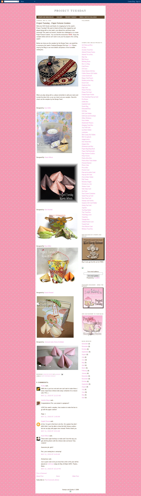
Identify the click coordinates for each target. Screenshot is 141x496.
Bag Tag (84, 57)
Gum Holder (85, 120)
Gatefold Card (86, 104)
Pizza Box (85, 167)
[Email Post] (62, 374)
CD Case (84, 68)
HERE (70, 34)
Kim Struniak (48, 209)
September (85, 352)
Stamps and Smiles (88, 200)
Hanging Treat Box (87, 125)
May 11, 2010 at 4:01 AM (50, 431)
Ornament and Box (87, 146)
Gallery (59, 17)
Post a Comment (41, 473)
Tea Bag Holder (86, 210)
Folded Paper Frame (88, 94)
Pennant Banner (86, 163)
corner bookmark (87, 76)
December (85, 344)
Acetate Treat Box (87, 50)
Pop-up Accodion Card (88, 172)
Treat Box (85, 217)
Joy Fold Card (86, 127)
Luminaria (85, 132)
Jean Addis (47, 108)
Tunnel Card (85, 224)
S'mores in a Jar (87, 184)
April (83, 365)
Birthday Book (86, 61)
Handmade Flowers (87, 123)
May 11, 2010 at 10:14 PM (51, 469)
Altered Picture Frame (88, 52)
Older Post (75, 476)
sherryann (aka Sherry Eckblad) (54, 342)
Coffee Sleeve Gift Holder (89, 73)
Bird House (85, 59)
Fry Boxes (85, 99)
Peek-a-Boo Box (87, 158)
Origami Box (85, 144)
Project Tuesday (71, 10)
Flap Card (85, 87)
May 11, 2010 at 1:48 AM (50, 416)
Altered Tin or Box (87, 54)
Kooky (43, 386)
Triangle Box (85, 219)
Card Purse (85, 66)
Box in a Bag (86, 64)
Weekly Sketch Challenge (88, 17)
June (83, 360)
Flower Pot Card (86, 92)
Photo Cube (85, 165)
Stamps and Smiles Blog (46, 17)
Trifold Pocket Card (87, 222)
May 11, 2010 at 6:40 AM (50, 454)
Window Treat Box (87, 229)
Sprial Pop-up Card (87, 196)
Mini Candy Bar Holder (88, 134)
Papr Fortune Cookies (48, 376)
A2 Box (84, 47)
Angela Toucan (45, 421)
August (84, 354)
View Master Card (87, 226)
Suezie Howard (48, 292)
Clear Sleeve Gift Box (88, 71)
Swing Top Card (86, 205)
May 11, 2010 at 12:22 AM (51, 395)
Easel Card (85, 83)
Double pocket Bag (87, 80)
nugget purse (86, 139)
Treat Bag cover (86, 214)
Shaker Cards (86, 186)
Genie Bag (85, 106)
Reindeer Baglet (86, 182)
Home (58, 476)
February (84, 370)
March (84, 368)
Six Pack (84, 191)
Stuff (70, 45)
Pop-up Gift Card (87, 174)
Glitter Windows (86, 118)
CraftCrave (50, 464)
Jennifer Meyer (45, 400)
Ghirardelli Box (86, 108)
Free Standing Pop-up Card (90, 97)
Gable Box (85, 101)
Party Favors (86, 156)
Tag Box (84, 207)
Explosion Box (86, 85)
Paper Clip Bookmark (88, 151)
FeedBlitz (97, 278)
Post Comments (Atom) (52, 480)
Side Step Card (86, 189)
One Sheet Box (86, 141)
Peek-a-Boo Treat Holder (89, 160)
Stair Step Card (86, 198)
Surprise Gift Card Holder (89, 203)
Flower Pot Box (86, 90)
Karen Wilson (49, 157)
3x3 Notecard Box (87, 45)
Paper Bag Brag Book (88, 149)
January (84, 373)
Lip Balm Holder (86, 130)
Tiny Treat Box (86, 212)
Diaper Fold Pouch (87, 78)
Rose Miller (47, 246)
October (84, 349)
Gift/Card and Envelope (89, 116)
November (85, 346)
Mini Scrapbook (86, 137)
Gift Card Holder (86, 113)
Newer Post (39, 476)
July (83, 357)
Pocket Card (85, 170)
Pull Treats (85, 179)
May (83, 362)
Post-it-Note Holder (87, 177)
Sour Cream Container (88, 193)
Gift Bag (84, 111)
